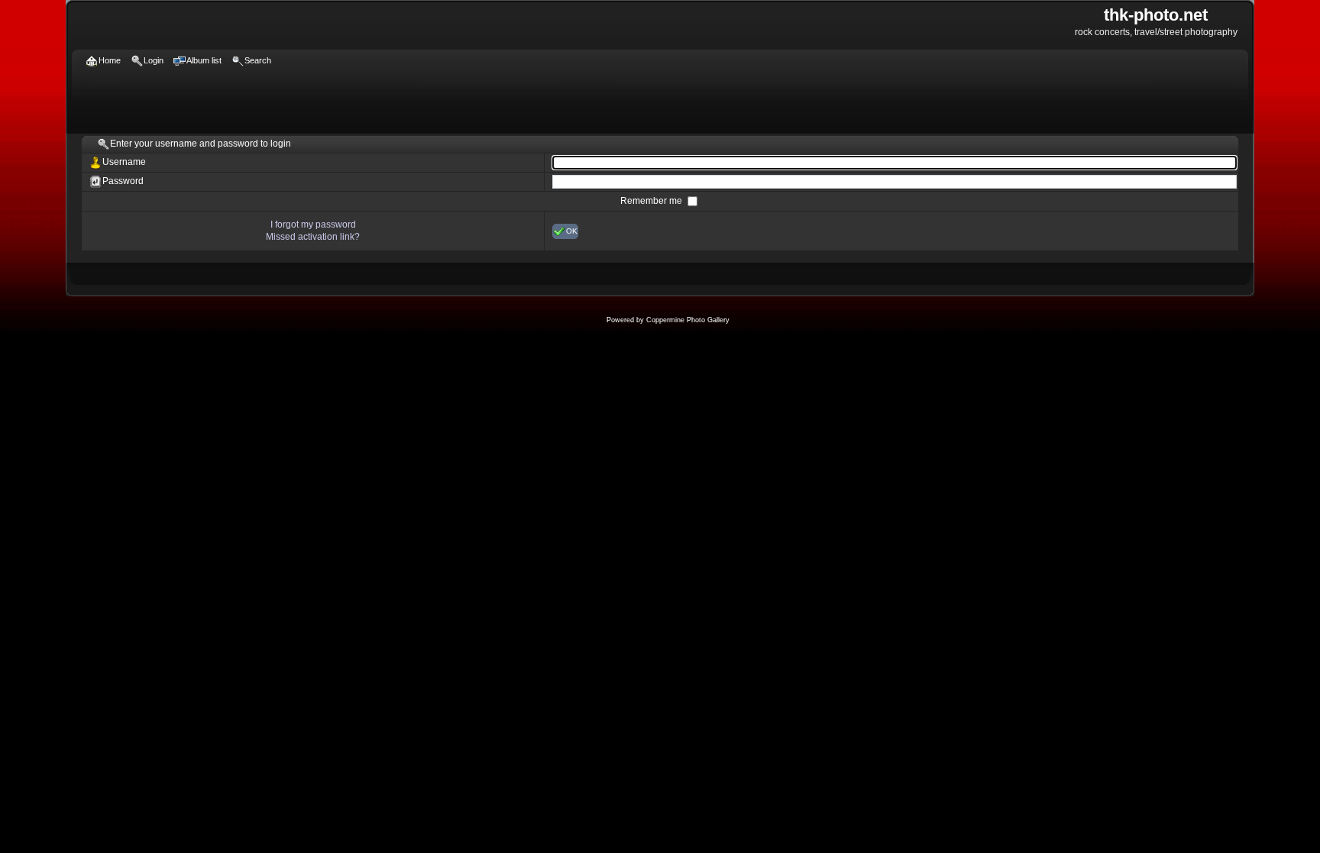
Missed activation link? (313, 236)
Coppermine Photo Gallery (688, 320)
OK (572, 230)
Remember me (652, 200)
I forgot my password (313, 224)
